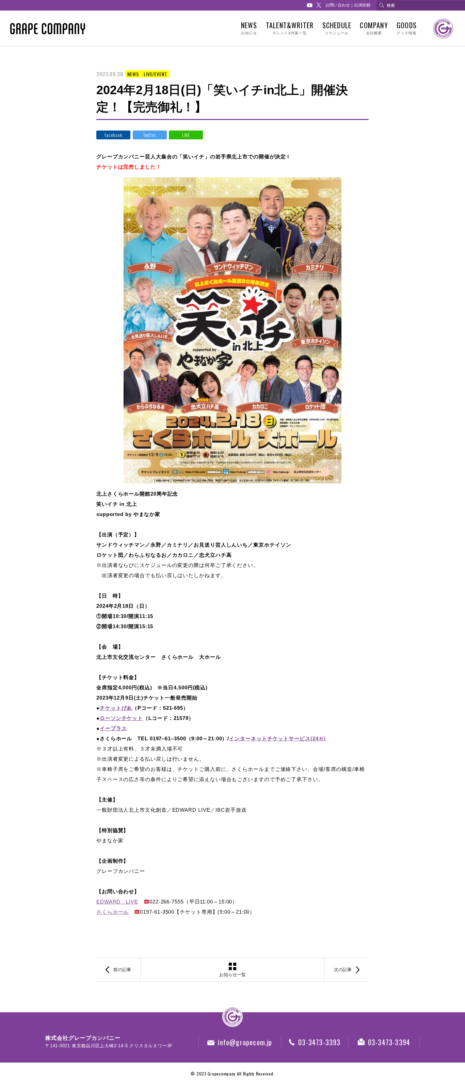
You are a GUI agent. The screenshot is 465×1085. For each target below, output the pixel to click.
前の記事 (122, 969)
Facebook (113, 135)
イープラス (113, 728)
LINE (186, 135)
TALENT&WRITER (290, 28)
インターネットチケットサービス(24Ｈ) (277, 738)
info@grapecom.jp (245, 1042)
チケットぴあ (116, 708)
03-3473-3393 (319, 1042)
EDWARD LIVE (117, 902)
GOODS (407, 28)
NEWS (249, 28)
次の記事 (343, 969)
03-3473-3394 (389, 1042)
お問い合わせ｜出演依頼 (347, 5)
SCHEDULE (336, 28)
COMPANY (374, 28)
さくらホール (112, 912)
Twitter (149, 135)
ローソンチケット (121, 718)
